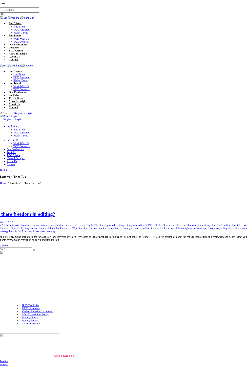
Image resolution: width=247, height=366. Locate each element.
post (77, 228)
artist (12, 225)
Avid (17, 225)
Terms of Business (32, 323)
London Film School (50, 228)
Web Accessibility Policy (35, 314)
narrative (66, 228)
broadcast (26, 225)
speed (206, 228)
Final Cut (216, 225)
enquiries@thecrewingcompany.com (19, 298)
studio (231, 228)
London (34, 228)
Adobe (5, 225)
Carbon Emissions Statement (37, 311)
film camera (169, 225)
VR (26, 231)
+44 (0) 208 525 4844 (11, 291)
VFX (21, 231)
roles (164, 228)
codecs (67, 225)
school (171, 228)
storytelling (221, 228)
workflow (40, 231)
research (157, 228)
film (160, 225)
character (58, 225)
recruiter (135, 228)
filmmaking (204, 225)
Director (98, 225)
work (32, 231)
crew (83, 225)
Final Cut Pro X (229, 225)
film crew (181, 225)
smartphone (186, 228)
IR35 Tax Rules (30, 305)
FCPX (153, 225)
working (50, 231)
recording (125, 228)
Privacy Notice (30, 317)
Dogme (108, 225)
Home (3, 183)
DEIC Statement (31, 308)
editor (141, 225)
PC (73, 228)
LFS (18, 228)
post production (88, 228)
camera (35, 225)
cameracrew (46, 225)
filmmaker (192, 225)
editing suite (131, 225)
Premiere (102, 228)
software (197, 228)
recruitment (146, 228)
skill (177, 228)
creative (76, 225)
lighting (25, 228)
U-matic (13, 231)
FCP (147, 225)
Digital (90, 225)
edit (114, 225)
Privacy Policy (30, 320)
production (113, 228)
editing (120, 225)
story (212, 228)
